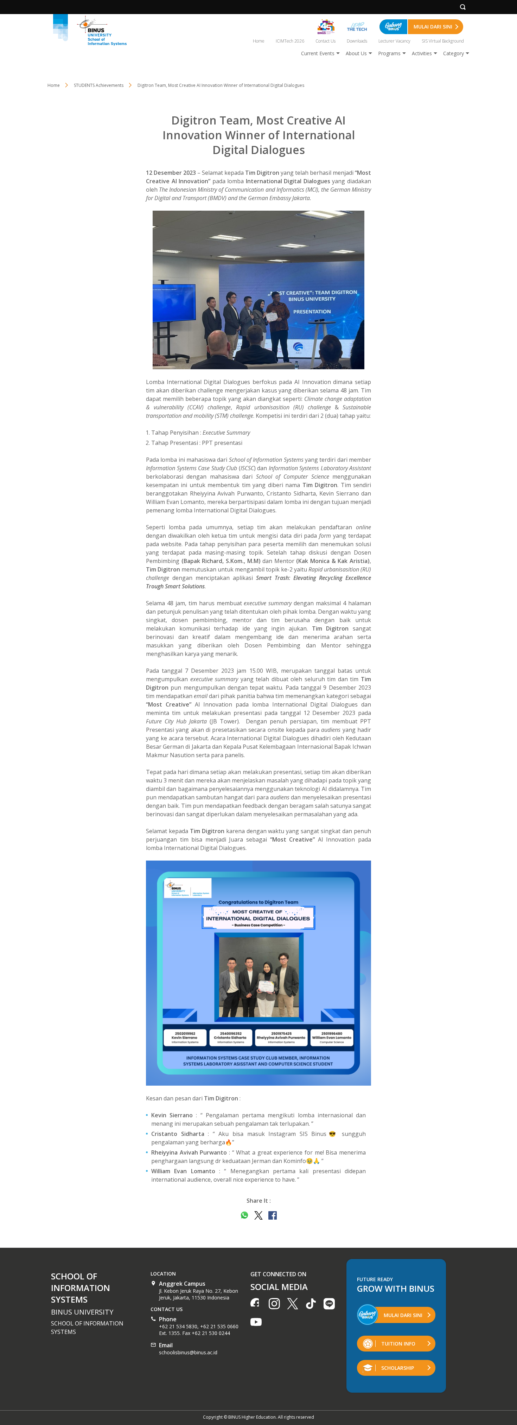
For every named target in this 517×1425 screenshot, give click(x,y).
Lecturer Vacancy (394, 41)
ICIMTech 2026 (290, 41)
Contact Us (325, 41)
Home (258, 41)
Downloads (357, 41)
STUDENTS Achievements (98, 85)
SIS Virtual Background (443, 41)
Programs (389, 53)
